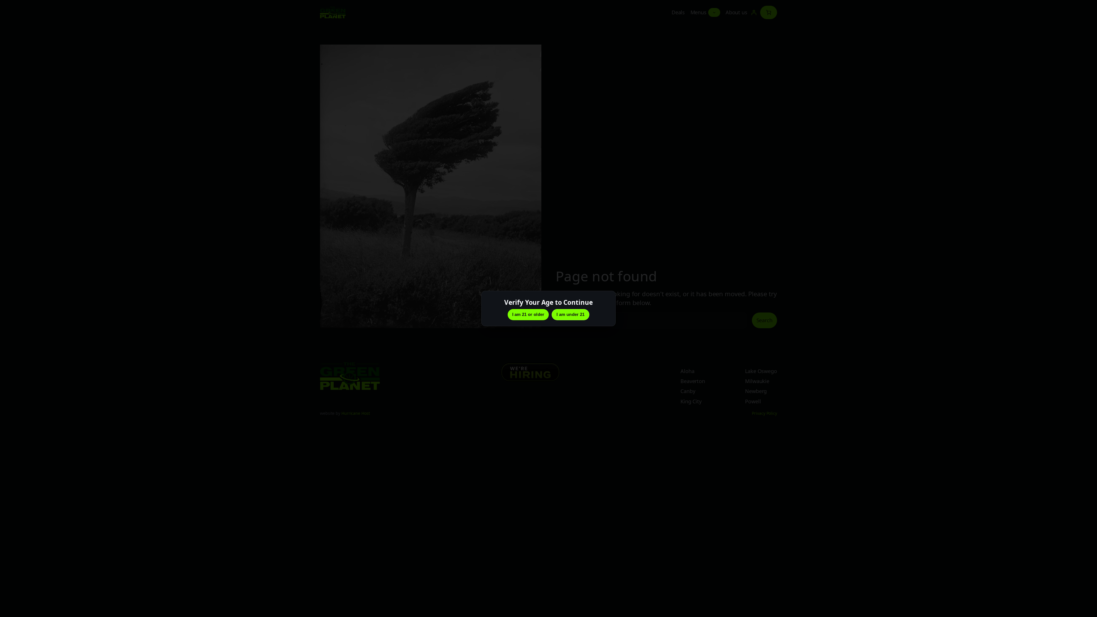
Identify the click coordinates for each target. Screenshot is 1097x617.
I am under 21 (570, 314)
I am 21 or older (528, 314)
